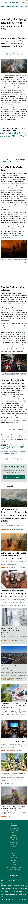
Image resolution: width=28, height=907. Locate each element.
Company (14, 853)
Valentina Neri (19, 34)
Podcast (14, 835)
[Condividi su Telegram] (21, 54)
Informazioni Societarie (14, 867)
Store (7, 2)
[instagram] (18, 899)
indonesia (7, 453)
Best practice (4, 783)
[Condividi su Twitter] (10, 54)
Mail (14, 862)
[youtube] (15, 899)
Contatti (14, 855)
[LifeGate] (14, 2)
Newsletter (14, 826)
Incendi (2, 453)
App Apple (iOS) (14, 828)
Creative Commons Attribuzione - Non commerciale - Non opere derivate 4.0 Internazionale (13, 447)
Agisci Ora (14, 844)
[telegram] (25, 899)
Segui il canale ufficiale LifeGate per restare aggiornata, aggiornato (14, 437)
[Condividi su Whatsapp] (18, 54)
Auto (2, 717)
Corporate (14, 840)
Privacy (14, 865)
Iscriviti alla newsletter (12, 477)
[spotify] (12, 899)
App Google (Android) (14, 830)
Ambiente (3, 529)
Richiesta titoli (14, 837)
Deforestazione (22, 451)
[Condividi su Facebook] (7, 54)
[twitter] (6, 899)
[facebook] (3, 899)
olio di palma (11, 229)
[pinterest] (9, 899)
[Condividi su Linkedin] (14, 54)
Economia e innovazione (7, 640)
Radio (14, 833)
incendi (25, 79)
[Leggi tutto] (26, 486)
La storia (14, 860)
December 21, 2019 (11, 161)
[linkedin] (22, 899)
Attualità (14, 823)
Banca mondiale (15, 115)
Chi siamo (14, 858)
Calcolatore (14, 842)
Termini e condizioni (14, 869)
